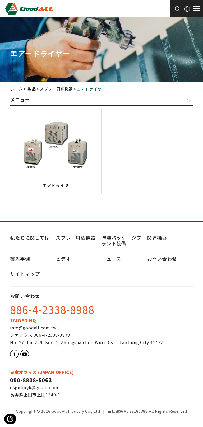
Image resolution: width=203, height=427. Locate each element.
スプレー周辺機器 (56, 89)
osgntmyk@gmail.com (34, 387)
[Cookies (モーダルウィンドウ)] (10, 419)
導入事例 (20, 259)
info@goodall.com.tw (33, 327)
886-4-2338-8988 (52, 310)
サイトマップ (25, 274)
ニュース (111, 259)
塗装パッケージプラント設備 (121, 240)
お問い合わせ (162, 259)
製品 (31, 89)
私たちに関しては (29, 237)
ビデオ (63, 259)
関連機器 (157, 237)
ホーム (16, 89)
